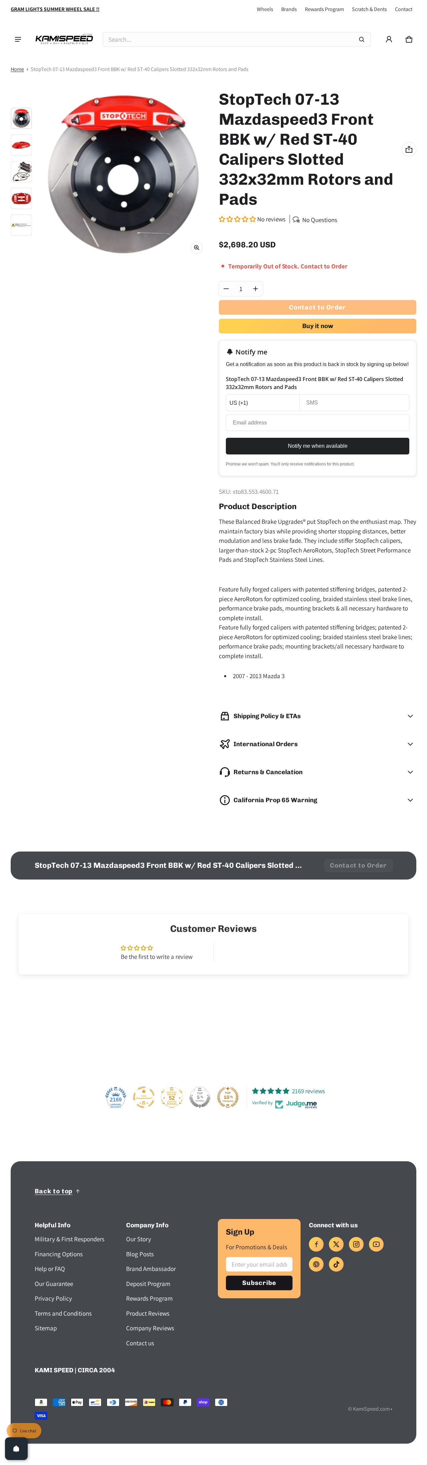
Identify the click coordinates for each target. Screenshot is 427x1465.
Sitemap (46, 1328)
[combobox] (237, 39)
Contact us (140, 1343)
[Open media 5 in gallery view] (21, 225)
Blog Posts (140, 1254)
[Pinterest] (316, 1264)
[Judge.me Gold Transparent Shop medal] (143, 1097)
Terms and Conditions (63, 1313)
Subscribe (259, 1283)
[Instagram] (356, 1244)
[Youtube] (376, 1244)
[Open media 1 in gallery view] (21, 118)
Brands (289, 9)
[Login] (389, 39)
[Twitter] (336, 1244)
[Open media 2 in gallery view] (21, 145)
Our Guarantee (54, 1284)
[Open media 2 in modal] (123, 174)
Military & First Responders (69, 1239)
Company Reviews (150, 1328)
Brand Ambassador (151, 1269)
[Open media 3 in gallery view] (21, 171)
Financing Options (59, 1254)
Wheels (265, 9)
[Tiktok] (336, 1264)
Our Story (138, 1239)
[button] (409, 39)
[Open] (16, 1448)
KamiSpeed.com (371, 1408)
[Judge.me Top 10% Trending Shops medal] (228, 1097)
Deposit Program (148, 1284)
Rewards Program (324, 9)
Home (17, 69)
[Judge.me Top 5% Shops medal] (199, 1097)
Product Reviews (147, 1313)
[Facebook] (316, 1244)
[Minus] (226, 288)
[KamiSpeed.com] (64, 39)
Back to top (53, 1191)
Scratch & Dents (369, 9)
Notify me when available (318, 446)
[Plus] (255, 288)
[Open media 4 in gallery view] (21, 198)
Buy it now (317, 326)
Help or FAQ (50, 1269)
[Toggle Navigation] (18, 39)
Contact (403, 9)
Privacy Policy (53, 1298)
